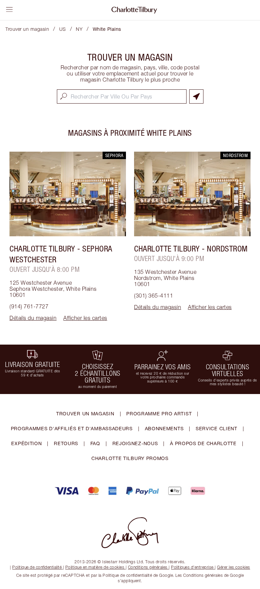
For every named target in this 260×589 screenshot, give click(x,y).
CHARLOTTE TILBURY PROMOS (130, 458)
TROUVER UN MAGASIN (85, 413)
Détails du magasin (33, 318)
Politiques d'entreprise (192, 567)
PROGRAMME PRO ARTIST (159, 413)
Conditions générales (148, 567)
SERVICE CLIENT (216, 428)
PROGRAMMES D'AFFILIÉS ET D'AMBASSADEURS (72, 428)
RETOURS (66, 443)
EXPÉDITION (26, 443)
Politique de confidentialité (37, 567)
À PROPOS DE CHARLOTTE (203, 443)
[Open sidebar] (9, 9)
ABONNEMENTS (164, 428)
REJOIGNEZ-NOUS (135, 443)
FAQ (95, 443)
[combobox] (122, 96)
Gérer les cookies (233, 567)
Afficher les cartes (85, 318)
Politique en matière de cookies (95, 567)
